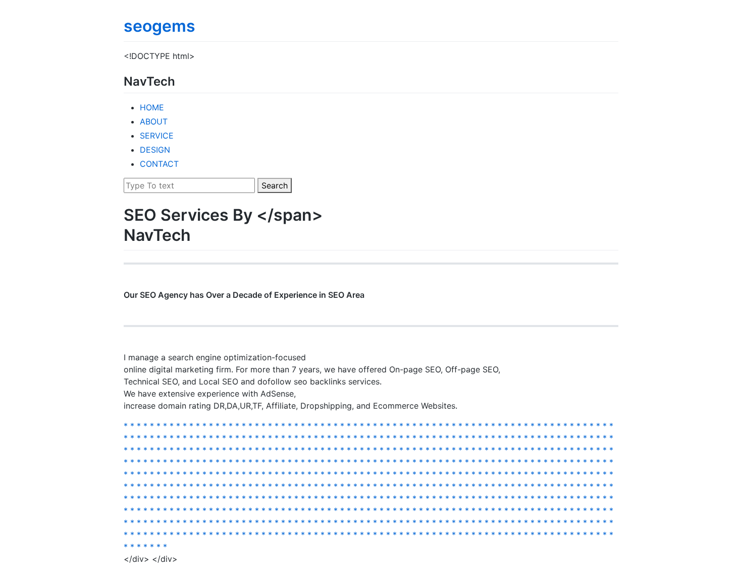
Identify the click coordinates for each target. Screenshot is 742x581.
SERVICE (157, 136)
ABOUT (154, 121)
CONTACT (159, 164)
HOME (152, 107)
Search (274, 185)
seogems (159, 26)
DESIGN (155, 150)
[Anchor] (181, 80)
